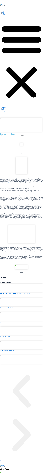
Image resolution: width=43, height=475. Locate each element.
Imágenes (3, 12)
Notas (3, 11)
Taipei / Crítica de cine (4, 254)
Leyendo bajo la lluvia (5, 336)
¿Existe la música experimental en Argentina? (10, 322)
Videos (3, 13)
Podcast (3, 14)
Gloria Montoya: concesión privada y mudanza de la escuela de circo (15, 293)
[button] (21, 60)
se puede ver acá (6, 182)
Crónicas (3, 106)
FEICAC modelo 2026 (5, 365)
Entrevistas (4, 10)
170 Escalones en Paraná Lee (7, 350)
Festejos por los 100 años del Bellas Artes (9, 307)
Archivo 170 (4, 7)
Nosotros (3, 15)
